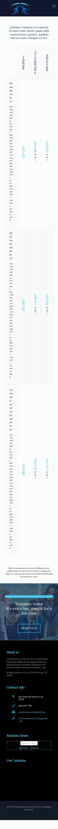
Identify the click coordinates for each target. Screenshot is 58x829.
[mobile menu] (54, 6)
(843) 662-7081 (25, 705)
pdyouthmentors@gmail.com (32, 712)
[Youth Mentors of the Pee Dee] (29, 8)
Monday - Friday (29, 743)
